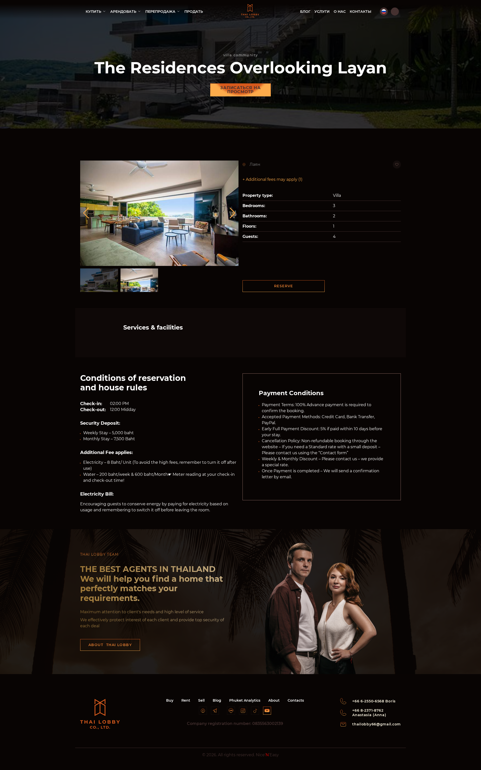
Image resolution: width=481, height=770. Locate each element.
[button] (232, 213)
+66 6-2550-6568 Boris (374, 701)
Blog (217, 700)
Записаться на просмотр (240, 89)
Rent (185, 700)
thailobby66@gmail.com (376, 724)
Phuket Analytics (244, 700)
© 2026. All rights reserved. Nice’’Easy (240, 754)
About (274, 700)
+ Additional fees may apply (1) (272, 179)
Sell (201, 700)
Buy (169, 700)
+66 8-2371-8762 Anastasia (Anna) (369, 712)
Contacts (296, 700)
